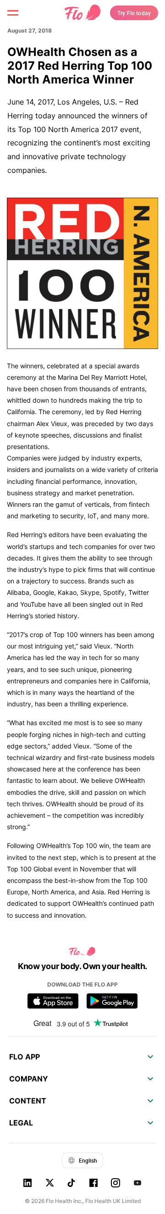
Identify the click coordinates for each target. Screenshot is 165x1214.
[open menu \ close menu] (13, 13)
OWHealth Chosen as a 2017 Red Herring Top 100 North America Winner (79, 65)
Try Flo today (134, 13)
